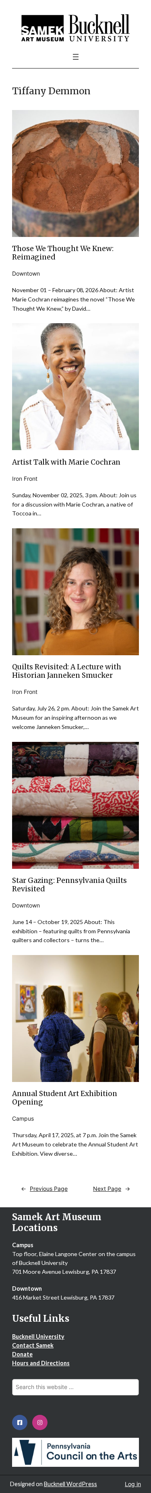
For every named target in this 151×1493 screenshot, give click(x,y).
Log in (133, 1484)
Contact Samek (33, 1345)
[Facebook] (19, 1422)
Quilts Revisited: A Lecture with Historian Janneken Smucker (66, 671)
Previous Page (44, 1188)
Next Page (111, 1188)
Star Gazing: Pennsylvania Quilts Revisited (69, 884)
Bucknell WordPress (70, 1484)
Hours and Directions (41, 1363)
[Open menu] (76, 57)
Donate (22, 1354)
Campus (23, 1118)
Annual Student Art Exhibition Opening (64, 1098)
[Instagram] (40, 1422)
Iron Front (24, 478)
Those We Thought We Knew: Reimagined (63, 253)
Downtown (26, 273)
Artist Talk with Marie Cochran (66, 462)
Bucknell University (38, 1336)
